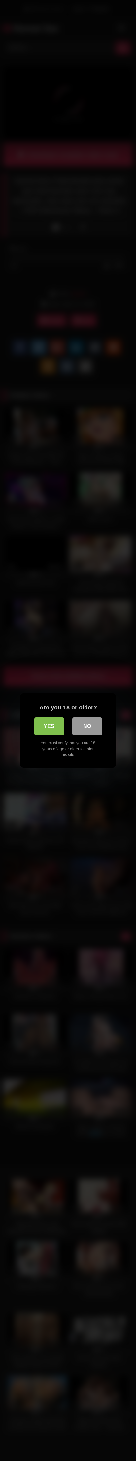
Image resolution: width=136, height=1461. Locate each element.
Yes (49, 726)
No (87, 726)
